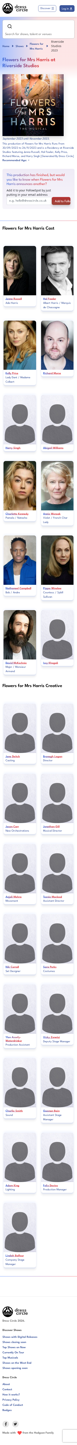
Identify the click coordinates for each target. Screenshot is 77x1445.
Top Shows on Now (14, 1347)
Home (5, 46)
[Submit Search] (10, 26)
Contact (7, 1389)
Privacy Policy (11, 1400)
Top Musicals (10, 1357)
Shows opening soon (15, 1368)
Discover (45, 8)
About (6, 1384)
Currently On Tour (13, 1352)
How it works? (11, 1394)
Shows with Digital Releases (19, 1337)
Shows (20, 46)
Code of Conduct (12, 1405)
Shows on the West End (16, 1363)
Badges (7, 1410)
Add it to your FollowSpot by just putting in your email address (29, 192)
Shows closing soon (14, 1342)
